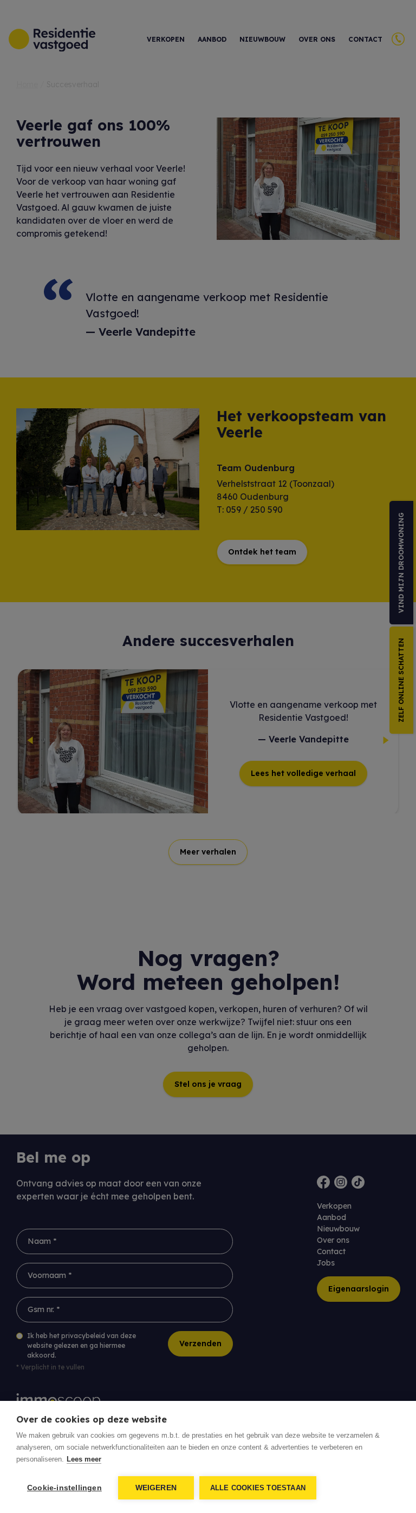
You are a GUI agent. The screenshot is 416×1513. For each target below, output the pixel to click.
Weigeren (156, 1488)
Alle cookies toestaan (258, 1488)
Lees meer (84, 1459)
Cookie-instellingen (64, 1488)
